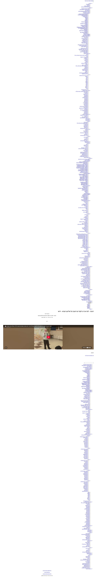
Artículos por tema (85, 195)
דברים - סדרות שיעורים (84, 481)
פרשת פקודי (86, 458)
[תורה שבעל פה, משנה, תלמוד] (80, 247)
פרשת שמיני (86, 463)
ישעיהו (87, 84)
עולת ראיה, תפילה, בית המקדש (83, 148)
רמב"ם (89, 121)
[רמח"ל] (87, 136)
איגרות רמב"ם (87, 535)
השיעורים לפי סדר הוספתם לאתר (85, 9)
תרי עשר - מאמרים (85, 245)
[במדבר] (87, 470)
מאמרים (90, 158)
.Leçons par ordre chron (86, 370)
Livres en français (87, 291)
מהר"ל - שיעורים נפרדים (84, 135)
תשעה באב (86, 222)
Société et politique (85, 26)
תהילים (87, 87)
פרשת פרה (88, 432)
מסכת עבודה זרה (85, 110)
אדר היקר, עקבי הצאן (84, 147)
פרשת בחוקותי (85, 469)
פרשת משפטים (85, 454)
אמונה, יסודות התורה (84, 36)
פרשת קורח (86, 475)
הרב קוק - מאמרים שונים (84, 265)
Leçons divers (85, 33)
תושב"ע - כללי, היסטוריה (84, 115)
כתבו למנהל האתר (47, 572)
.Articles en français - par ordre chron (82, 162)
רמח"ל (89, 136)
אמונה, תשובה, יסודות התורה (85, 270)
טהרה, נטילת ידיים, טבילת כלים (85, 283)
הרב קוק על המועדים (84, 261)
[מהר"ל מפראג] (85, 129)
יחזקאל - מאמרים (85, 244)
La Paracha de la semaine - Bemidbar (82, 167)
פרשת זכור (88, 430)
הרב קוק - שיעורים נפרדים (84, 156)
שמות (87, 77)
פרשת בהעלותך (85, 473)
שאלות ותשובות (89, 266)
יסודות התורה (86, 201)
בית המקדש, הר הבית (86, 277)
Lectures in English (87, 34)
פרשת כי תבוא (85, 487)
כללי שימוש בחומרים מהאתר (85, 6)
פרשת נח (86, 438)
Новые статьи (85, 187)
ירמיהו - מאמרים (85, 243)
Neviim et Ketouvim (84, 21)
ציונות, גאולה (88, 275)
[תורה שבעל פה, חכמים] (82, 114)
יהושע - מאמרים (85, 239)
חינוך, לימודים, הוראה (86, 279)
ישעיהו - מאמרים (85, 242)
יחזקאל (87, 86)
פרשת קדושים (85, 466)
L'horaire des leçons (85, 15)
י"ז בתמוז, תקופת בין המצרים (83, 221)
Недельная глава (85, 189)
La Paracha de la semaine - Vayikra (82, 166)
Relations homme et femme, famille (82, 27)
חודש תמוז (86, 62)
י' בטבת (86, 71)
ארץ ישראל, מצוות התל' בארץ (85, 400)
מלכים (87, 83)
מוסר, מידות (86, 37)
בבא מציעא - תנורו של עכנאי (83, 108)
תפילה (89, 252)
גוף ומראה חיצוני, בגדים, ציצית (85, 281)
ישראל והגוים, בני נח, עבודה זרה (83, 207)
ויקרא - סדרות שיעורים (84, 460)
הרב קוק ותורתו (87, 256)
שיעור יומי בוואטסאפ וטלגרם (87, 367)
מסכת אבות (86, 111)
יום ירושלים (86, 60)
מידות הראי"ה (86, 259)
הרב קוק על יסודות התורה (84, 262)
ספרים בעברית (87, 290)
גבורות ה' (86, 130)
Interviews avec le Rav (84, 171)
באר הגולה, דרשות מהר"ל (84, 132)
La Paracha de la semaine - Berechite (82, 164)
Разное (86, 192)
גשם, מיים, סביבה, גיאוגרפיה (85, 405)
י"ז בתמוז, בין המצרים (84, 63)
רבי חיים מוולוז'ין (87, 142)
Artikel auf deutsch (87, 193)
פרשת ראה (86, 485)
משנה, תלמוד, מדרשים (86, 90)
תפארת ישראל (87, 542)
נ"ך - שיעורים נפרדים (84, 89)
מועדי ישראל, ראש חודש (86, 411)
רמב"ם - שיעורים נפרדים (84, 128)
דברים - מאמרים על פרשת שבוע (83, 238)
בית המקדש (86, 205)
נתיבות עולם (86, 134)
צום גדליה (86, 67)
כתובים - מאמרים (85, 246)
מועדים (89, 213)
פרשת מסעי (86, 479)
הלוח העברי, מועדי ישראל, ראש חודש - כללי (81, 55)
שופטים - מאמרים (85, 240)
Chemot (86, 18)
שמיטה (87, 206)
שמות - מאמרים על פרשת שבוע (83, 235)
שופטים (86, 81)
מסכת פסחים (86, 96)
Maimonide (86, 29)
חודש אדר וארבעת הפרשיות (83, 72)
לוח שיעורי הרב (87, 10)
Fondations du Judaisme (84, 168)
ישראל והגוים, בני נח (87, 398)
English (88, 305)
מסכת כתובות (86, 104)
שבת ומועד (88, 274)
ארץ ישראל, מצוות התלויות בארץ (83, 44)
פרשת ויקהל (86, 457)
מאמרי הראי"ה (85, 150)
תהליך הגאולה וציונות (84, 42)
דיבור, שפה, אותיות (85, 40)
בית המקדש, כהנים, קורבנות (83, 45)
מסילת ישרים (86, 137)
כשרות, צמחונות (87, 404)
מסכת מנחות (86, 112)
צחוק (87, 211)
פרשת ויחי (86, 447)
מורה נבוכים (86, 127)
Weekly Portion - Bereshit (84, 176)
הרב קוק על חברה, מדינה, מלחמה (83, 264)
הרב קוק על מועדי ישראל (86, 564)
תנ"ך (89, 74)
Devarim (88, 376)
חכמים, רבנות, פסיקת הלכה (85, 272)
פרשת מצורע (86, 464)
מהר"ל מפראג (88, 129)
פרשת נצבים (86, 488)
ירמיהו (87, 85)
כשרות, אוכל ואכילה (87, 282)
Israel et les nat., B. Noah (86, 383)
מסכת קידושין (86, 107)
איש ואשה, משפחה (85, 210)
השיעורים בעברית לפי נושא (86, 8)
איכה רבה (86, 93)
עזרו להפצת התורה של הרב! (47, 570)
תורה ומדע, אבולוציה (85, 38)
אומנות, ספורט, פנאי (85, 50)
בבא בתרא (88, 520)
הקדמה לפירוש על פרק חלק (85, 534)
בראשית (86, 76)
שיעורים (90, 7)
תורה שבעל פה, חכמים (86, 114)
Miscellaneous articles (84, 184)
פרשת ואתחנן (86, 483)
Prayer (87, 181)
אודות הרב (90, 294)
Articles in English (87, 173)
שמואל (87, 82)
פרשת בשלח (86, 452)
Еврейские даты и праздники (83, 188)
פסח (87, 56)
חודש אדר (88, 428)
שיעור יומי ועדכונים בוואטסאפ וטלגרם (84, 11)
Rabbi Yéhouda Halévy (84, 28)
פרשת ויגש (86, 446)
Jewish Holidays (85, 175)
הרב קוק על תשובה (85, 153)
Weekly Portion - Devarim (84, 180)
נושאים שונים (86, 52)
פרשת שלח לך (85, 474)
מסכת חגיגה (86, 103)
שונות (87, 212)
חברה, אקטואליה (85, 41)
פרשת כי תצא (86, 486)
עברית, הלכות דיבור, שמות (86, 271)
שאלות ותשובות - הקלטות (84, 51)
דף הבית (90, 3)
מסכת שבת (86, 95)
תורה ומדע (86, 202)
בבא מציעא (88, 519)
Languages (89, 302)
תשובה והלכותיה (85, 39)
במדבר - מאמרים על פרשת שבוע (83, 237)
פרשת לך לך (86, 439)
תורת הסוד (88, 527)
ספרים (91, 289)
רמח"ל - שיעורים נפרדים (84, 140)
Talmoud (86, 22)
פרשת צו (86, 462)
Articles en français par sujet (83, 161)
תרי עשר (88, 498)
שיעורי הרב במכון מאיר (86, 12)
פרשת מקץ (86, 445)
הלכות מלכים (86, 126)
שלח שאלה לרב (87, 267)
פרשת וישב (86, 444)
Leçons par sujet (87, 369)
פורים (87, 232)
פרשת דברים (86, 482)
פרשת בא (86, 451)
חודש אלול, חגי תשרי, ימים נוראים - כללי (82, 65)
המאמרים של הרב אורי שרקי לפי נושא (84, 159)
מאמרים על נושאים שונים (86, 200)
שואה (87, 43)
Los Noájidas (86, 198)
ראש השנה (86, 66)
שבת (87, 54)
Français (88, 304)
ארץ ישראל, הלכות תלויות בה (85, 276)
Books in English (87, 292)
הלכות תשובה (86, 125)
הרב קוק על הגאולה (85, 154)
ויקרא (87, 78)
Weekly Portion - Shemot (84, 177)
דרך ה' (89, 549)
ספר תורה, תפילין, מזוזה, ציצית (83, 49)
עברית (89, 303)
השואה (87, 208)
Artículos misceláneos (84, 199)
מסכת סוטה (86, 105)
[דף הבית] (88, 3)
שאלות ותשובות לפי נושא (86, 268)
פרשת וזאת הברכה (85, 491)
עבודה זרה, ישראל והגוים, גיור (85, 278)
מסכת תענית (88, 512)
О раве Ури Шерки (86, 298)
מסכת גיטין (88, 517)
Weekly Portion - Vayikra (84, 178)
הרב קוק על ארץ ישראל (84, 155)
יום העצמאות (86, 58)
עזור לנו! (88, 5)
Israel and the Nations (84, 183)
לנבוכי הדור (86, 151)
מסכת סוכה (86, 99)
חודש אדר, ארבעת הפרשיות (83, 231)
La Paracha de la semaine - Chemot (82, 165)
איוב (87, 88)
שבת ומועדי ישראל (87, 53)
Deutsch (88, 308)
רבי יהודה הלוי (87, 120)
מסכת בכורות (86, 113)
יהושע (87, 80)
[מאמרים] (88, 158)
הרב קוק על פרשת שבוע (84, 152)
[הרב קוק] (86, 143)
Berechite (86, 17)
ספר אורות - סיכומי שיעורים (83, 257)
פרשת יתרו (86, 453)
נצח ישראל (86, 131)
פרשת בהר (86, 468)
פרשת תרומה (86, 455)
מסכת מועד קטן (85, 102)
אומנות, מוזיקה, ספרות (86, 287)
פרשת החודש (88, 433)
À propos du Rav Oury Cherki (85, 296)
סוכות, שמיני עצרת (85, 69)
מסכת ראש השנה (85, 97)
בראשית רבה (86, 92)
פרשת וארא (86, 450)
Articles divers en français (84, 172)
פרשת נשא (86, 472)
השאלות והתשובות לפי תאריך (85, 269)
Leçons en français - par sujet (83, 13)
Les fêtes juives (85, 16)
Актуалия (86, 190)
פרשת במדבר (86, 471)
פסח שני (86, 59)
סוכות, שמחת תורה (85, 227)
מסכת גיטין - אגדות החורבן (84, 106)
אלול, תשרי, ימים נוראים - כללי (85, 421)
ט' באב (87, 64)
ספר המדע (86, 124)
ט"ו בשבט (86, 230)
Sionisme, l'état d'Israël (84, 25)
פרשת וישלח (86, 443)
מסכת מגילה (88, 513)
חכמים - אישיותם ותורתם (84, 117)
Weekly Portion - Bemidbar (83, 179)
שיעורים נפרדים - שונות (88, 391)
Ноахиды (86, 191)
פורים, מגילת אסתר (85, 73)
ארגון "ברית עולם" (89, 301)
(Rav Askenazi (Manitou (84, 32)
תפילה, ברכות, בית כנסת (86, 273)
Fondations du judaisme (84, 23)
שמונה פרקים (86, 122)
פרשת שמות (86, 449)
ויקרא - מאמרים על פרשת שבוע (83, 236)
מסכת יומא (86, 98)
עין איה (87, 146)
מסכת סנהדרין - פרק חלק (84, 109)
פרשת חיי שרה (85, 441)
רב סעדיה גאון (87, 119)
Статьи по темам (85, 186)
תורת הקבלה (86, 251)
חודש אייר (86, 216)
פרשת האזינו (86, 490)
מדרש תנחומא (87, 505)
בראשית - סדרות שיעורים (84, 436)
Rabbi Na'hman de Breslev (83, 30)
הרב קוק (88, 143)
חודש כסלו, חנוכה (85, 70)
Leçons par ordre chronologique (83, 14)
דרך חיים (86, 133)
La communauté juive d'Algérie (83, 170)
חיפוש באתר (88, 4)
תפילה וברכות (88, 118)
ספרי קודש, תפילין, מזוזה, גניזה (85, 284)
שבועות (86, 61)
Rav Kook (86, 31)
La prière (86, 24)
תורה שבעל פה (85, 250)
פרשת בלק (86, 477)
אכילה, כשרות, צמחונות (84, 48)
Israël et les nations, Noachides (83, 169)
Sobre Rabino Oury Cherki (85, 299)
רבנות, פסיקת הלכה (87, 528)
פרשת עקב (86, 484)
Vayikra (86, 19)
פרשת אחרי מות (85, 465)
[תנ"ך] (87, 233)
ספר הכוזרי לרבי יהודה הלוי (86, 253)
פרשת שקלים (88, 429)
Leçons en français (89, 368)
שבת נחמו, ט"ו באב (85, 223)
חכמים (87, 249)
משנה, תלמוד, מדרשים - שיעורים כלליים (82, 91)
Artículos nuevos (85, 196)
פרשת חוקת (86, 476)
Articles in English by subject (83, 174)
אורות (87, 144)
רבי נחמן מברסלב (87, 141)
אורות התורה (86, 258)
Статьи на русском (86, 185)
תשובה (87, 203)
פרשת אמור (86, 467)
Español (88, 307)
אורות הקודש (86, 145)
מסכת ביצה (86, 100)
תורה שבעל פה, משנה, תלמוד (85, 247)
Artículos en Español (86, 194)
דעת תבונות (88, 550)
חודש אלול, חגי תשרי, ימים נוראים (83, 224)
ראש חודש (86, 214)
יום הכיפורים (86, 68)
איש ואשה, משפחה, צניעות (86, 280)
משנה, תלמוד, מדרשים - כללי (85, 502)
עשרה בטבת (86, 229)
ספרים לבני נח (88, 293)
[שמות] (87, 448)
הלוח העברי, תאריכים (86, 286)
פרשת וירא (86, 440)
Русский (88, 306)
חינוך (87, 47)
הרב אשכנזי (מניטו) (87, 157)
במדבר (89, 470)
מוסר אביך (86, 149)
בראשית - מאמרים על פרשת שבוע (82, 234)
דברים (89, 480)
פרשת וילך (86, 489)
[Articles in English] (83, 173)
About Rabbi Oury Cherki (86, 297)
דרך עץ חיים (86, 139)
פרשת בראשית (85, 437)
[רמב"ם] (87, 121)
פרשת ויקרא (86, 461)
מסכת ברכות (86, 94)
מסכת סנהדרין (87, 521)
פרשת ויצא (86, 442)
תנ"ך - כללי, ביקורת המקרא (83, 75)
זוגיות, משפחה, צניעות (84, 46)
